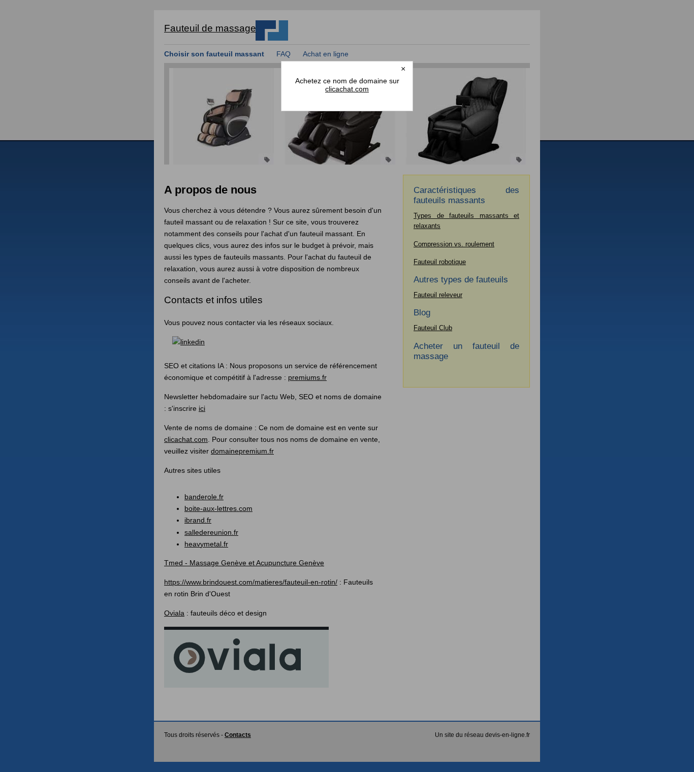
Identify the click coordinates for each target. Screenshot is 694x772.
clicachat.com (347, 89)
